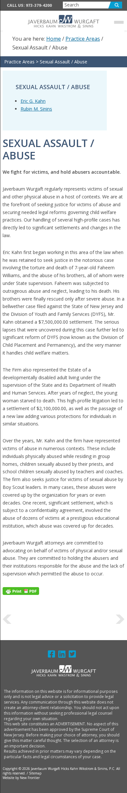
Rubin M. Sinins (36, 109)
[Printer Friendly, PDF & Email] (21, 591)
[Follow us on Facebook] (53, 655)
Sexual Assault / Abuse (63, 62)
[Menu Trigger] (118, 22)
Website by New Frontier (21, 777)
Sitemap (35, 773)
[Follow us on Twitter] (74, 655)
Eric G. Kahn (33, 101)
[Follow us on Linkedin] (63, 655)
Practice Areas (19, 62)
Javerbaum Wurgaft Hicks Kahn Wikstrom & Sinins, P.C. (63, 21)
